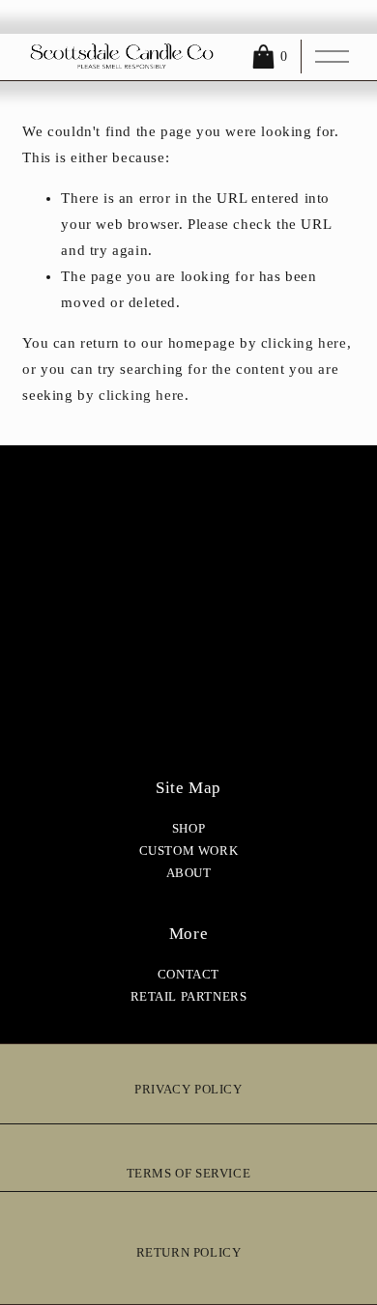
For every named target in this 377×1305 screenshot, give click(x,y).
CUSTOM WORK (189, 851)
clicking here (304, 343)
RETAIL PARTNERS (188, 997)
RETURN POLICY (189, 1253)
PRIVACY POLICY (188, 1089)
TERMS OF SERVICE (189, 1173)
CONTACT (188, 974)
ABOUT (189, 873)
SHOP (188, 829)
